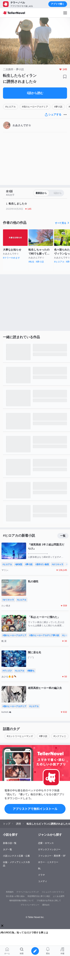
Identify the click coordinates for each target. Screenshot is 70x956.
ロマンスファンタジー (49, 849)
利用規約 (9, 892)
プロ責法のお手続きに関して (49, 900)
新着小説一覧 (9, 843)
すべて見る (60, 223)
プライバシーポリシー (30, 905)
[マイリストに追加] (65, 76)
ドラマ (41, 875)
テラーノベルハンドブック (27, 892)
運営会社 (46, 905)
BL (39, 868)
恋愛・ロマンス (46, 843)
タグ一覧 (7, 849)
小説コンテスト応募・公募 (16, 856)
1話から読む (35, 93)
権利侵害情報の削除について (21, 900)
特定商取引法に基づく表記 (39, 896)
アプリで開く (57, 4)
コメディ (42, 881)
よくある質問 (58, 896)
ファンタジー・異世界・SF (52, 856)
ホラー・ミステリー (48, 862)
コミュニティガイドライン (53, 892)
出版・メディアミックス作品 (16, 864)
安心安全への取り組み (15, 896)
